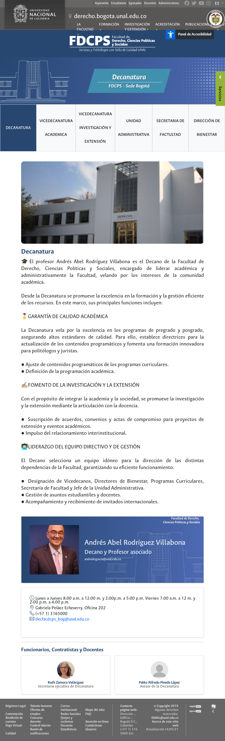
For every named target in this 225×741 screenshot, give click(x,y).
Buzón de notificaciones (39, 731)
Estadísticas (69, 729)
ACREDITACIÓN (167, 25)
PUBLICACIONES (198, 25)
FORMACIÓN (109, 25)
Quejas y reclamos (67, 719)
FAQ (88, 714)
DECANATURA (18, 128)
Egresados (135, 3)
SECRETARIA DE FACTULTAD (170, 128)
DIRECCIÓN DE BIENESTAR (207, 128)
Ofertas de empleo (37, 711)
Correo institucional (69, 708)
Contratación (14, 714)
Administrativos (169, 3)
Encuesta (67, 725)
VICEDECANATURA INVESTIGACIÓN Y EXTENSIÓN (95, 128)
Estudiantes (118, 3)
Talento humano (41, 706)
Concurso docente (36, 719)
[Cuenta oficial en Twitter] (194, 3)
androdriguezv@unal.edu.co (103, 559)
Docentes (150, 3)
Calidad (10, 733)
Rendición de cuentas (14, 719)
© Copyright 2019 (166, 706)
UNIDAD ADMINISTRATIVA (133, 128)
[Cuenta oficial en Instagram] (208, 3)
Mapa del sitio (95, 710)
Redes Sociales (71, 714)
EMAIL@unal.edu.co (164, 718)
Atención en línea (97, 721)
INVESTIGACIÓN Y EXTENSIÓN (137, 27)
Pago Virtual (13, 725)
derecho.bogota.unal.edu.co (110, 16)
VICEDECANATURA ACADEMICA (56, 128)
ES (217, 3)
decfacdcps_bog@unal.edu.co (62, 619)
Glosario (90, 729)
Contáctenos (93, 725)
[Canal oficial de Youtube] (201, 3)
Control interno (40, 725)
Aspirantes (102, 3)
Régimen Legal (15, 706)
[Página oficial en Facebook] (186, 3)
